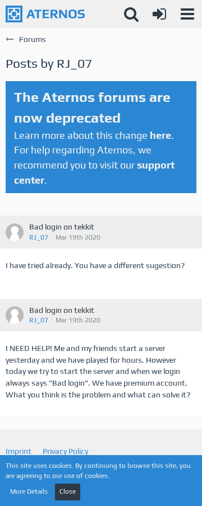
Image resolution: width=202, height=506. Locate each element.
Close (67, 491)
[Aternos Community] (45, 14)
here (160, 135)
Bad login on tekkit (61, 226)
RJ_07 (38, 237)
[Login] (159, 14)
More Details (29, 491)
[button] (187, 14)
